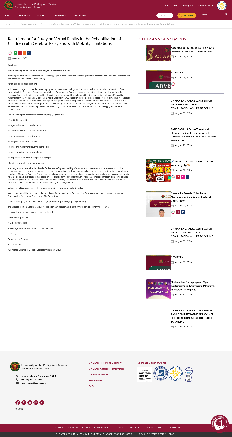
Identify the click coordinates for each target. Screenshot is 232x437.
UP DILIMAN (117, 428)
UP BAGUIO (72, 428)
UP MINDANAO (133, 428)
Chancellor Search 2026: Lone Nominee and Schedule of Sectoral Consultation (191, 197)
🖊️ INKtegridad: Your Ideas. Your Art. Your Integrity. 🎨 (192, 163)
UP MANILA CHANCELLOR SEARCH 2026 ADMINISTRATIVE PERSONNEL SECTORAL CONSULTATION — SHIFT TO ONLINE (192, 316)
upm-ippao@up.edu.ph (33, 383)
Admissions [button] (61, 15)
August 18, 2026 (183, 56)
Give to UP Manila (205, 5)
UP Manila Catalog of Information (106, 369)
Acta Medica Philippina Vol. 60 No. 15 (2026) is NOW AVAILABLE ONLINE (192, 50)
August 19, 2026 (183, 113)
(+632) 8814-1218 (31, 380)
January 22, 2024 (19, 58)
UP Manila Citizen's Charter (151, 363)
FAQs (91, 386)
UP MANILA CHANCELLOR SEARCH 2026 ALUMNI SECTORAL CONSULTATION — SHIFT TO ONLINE (192, 233)
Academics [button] (24, 15)
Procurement (95, 381)
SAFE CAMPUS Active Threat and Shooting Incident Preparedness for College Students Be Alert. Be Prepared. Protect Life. (193, 135)
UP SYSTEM (57, 428)
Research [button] (42, 15)
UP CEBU (85, 428)
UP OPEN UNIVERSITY (155, 428)
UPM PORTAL (189, 16)
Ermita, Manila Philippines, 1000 (38, 376)
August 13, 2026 (183, 206)
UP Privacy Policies (98, 375)
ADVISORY (177, 73)
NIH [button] (176, 6)
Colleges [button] (187, 6)
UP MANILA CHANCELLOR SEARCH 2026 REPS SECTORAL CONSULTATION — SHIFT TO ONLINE (192, 105)
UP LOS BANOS (100, 428)
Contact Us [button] (80, 15)
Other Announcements (162, 39)
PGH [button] (167, 6)
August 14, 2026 (183, 77)
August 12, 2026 (183, 170)
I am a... (164, 15)
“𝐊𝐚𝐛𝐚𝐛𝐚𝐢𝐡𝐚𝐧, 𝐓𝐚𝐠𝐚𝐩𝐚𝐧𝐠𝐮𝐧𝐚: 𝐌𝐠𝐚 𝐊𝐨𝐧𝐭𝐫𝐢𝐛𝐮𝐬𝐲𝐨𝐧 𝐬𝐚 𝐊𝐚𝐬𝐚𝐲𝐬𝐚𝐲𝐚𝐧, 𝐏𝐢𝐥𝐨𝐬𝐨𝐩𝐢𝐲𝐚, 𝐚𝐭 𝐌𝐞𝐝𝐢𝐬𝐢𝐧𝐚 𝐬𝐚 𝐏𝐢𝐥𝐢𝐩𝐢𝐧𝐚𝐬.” (193, 286)
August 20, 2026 (183, 145)
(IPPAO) (171, 434)
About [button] (8, 15)
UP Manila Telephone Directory (105, 363)
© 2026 (19, 409)
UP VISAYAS (174, 428)
